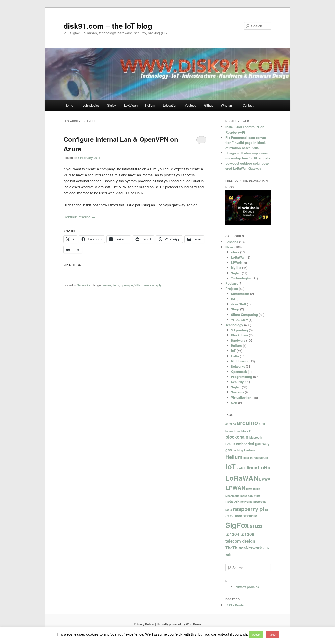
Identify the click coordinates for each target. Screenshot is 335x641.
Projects (231, 288)
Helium (150, 105)
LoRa (235, 356)
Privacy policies (247, 587)
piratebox (259, 501)
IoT (233, 298)
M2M (249, 489)
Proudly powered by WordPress (179, 624)
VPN (137, 285)
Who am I (228, 105)
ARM (262, 424)
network (232, 501)
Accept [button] (256, 634)
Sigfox (111, 105)
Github (208, 105)
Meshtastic (232, 496)
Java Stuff (238, 304)
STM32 (256, 526)
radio (228, 510)
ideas (235, 252)
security (250, 516)
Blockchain (239, 335)
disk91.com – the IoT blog (108, 25)
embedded (245, 443)
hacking (238, 450)
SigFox (237, 525)
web (234, 402)
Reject (272, 634)
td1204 (232, 534)
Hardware (238, 340)
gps (228, 449)
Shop (235, 309)
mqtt (257, 496)
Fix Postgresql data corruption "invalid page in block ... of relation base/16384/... (247, 142)
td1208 (247, 534)
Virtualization (241, 397)
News (229, 247)
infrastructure (259, 458)
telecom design (240, 541)
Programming (241, 376)
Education (170, 105)
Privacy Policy (144, 624)
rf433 (229, 516)
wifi (228, 554)
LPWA (264, 479)
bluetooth (255, 437)
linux (116, 285)
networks (246, 501)
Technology (234, 324)
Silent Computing (244, 314)
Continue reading (79, 216)
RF (267, 510)
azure (107, 285)
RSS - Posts (234, 605)
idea (246, 457)
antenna (230, 424)
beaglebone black (236, 431)
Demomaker (240, 293)
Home (69, 105)
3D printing (239, 330)
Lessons (231, 241)
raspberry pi (248, 509)
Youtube (190, 105)
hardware (250, 450)
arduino (247, 422)
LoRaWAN (241, 478)
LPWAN (236, 262)
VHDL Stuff (239, 319)
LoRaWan (131, 105)
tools (266, 548)
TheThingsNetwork (243, 548)
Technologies (90, 105)
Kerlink (241, 468)
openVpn (127, 285)
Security (237, 381)
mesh (256, 489)
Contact (248, 105)
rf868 (238, 516)
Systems (237, 392)
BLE (252, 431)
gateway (262, 443)
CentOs (230, 444)
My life (236, 267)
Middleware (239, 361)
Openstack (239, 371)
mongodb (246, 496)
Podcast (231, 283)
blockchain (236, 437)
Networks (83, 285)
